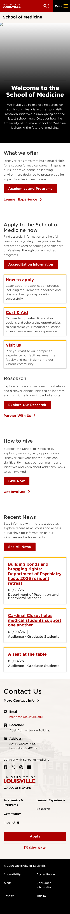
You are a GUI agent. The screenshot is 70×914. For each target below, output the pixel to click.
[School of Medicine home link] (20, 782)
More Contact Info (20, 700)
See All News (19, 547)
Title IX (41, 896)
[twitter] (13, 767)
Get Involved (15, 492)
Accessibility (12, 874)
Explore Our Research (27, 405)
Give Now (16, 481)
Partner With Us (18, 415)
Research (43, 809)
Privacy (9, 896)
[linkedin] (29, 767)
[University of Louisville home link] (12, 6)
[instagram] (21, 767)
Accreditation (45, 874)
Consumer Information (44, 885)
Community (12, 813)
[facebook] (5, 767)
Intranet (9, 822)
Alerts (7, 883)
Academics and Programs (30, 188)
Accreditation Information (30, 264)
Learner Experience (21, 199)
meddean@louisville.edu (26, 717)
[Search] (47, 6)
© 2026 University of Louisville (25, 865)
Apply (35, 836)
